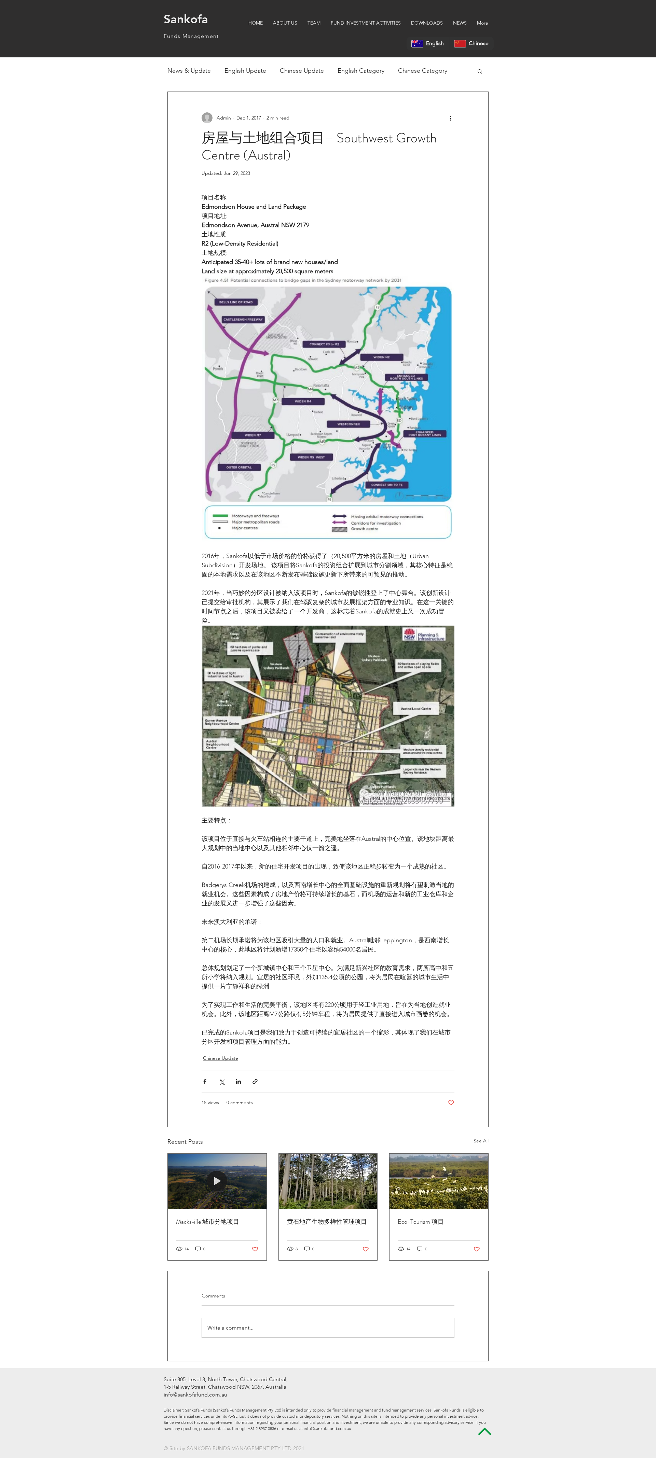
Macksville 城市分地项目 (207, 1221)
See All (481, 1141)
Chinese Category (422, 70)
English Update (245, 70)
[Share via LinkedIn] (238, 1081)
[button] (480, 71)
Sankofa (187, 19)
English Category (361, 70)
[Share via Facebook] (205, 1081)
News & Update (189, 70)
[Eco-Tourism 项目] (439, 1181)
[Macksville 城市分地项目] (217, 1181)
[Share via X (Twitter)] (221, 1081)
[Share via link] (255, 1081)
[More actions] (450, 118)
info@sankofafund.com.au (195, 1394)
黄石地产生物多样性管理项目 (327, 1221)
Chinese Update (302, 70)
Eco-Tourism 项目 (421, 1221)
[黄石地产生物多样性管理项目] (328, 1181)
